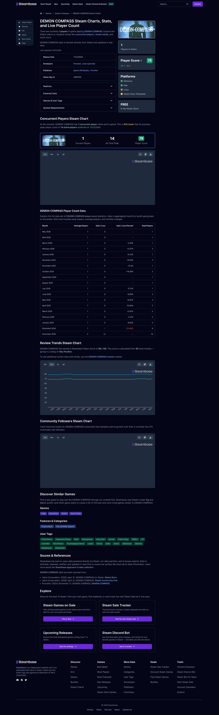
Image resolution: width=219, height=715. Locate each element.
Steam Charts (77, 687)
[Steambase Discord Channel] (17, 680)
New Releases (104, 682)
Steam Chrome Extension (96, 4)
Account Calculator (186, 687)
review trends (101, 34)
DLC (73, 672)
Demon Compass (62, 13)
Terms (99, 710)
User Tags (128, 677)
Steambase (21, 667)
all (63, 154)
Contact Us (127, 710)
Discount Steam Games (161, 672)
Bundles (74, 682)
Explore (198, 4)
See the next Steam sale (125, 619)
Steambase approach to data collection (74, 567)
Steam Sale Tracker (159, 667)
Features (47, 86)
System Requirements (53, 108)
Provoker (94, 70)
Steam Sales (77, 4)
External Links (50, 93)
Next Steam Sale (185, 682)
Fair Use (108, 710)
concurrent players (85, 34)
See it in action (126, 646)
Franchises (129, 692)
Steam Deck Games (106, 692)
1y (58, 154)
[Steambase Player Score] (141, 60)
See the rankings (67, 646)
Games (48, 13)
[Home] (41, 13)
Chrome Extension (186, 667)
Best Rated (102, 667)
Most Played (46, 4)
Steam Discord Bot (186, 672)
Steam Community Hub (106, 580)
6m (51, 364)
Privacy (90, 710)
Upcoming (65, 4)
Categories (129, 672)
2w (45, 154)
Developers (129, 682)
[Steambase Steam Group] (22, 680)
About (117, 710)
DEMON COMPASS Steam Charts (87, 13)
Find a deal (66, 619)
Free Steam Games (159, 677)
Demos (74, 677)
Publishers (129, 687)
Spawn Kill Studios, (81, 70)
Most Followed (104, 677)
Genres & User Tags (52, 100)
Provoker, (77, 64)
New (56, 4)
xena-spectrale (88, 64)
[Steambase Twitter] (26, 680)
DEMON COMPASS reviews (101, 356)
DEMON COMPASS (93, 31)
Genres (127, 667)
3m (51, 154)
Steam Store (111, 577)
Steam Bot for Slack (186, 677)
